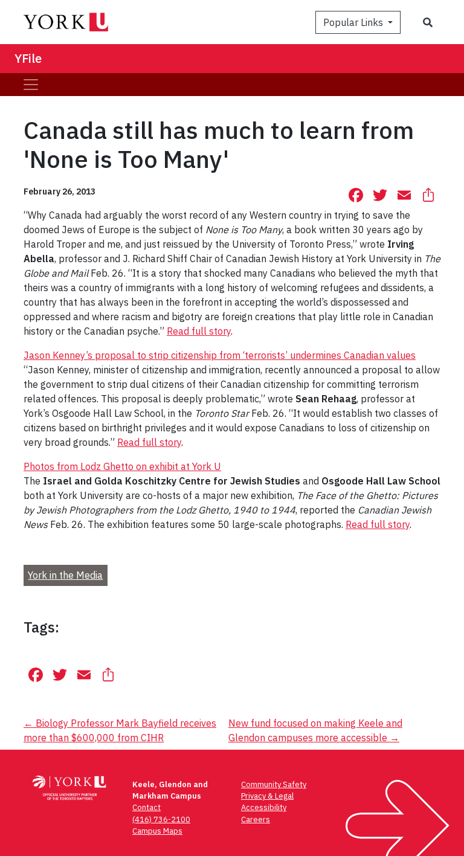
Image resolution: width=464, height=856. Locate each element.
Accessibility (263, 807)
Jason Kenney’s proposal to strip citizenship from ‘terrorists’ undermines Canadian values (220, 355)
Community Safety (273, 784)
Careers (255, 819)
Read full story (199, 331)
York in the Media (65, 575)
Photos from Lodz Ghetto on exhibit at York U (122, 466)
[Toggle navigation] (30, 84)
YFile (28, 58)
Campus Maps (157, 831)
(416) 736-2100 (161, 819)
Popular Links (354, 22)
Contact (146, 807)
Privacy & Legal (267, 796)
